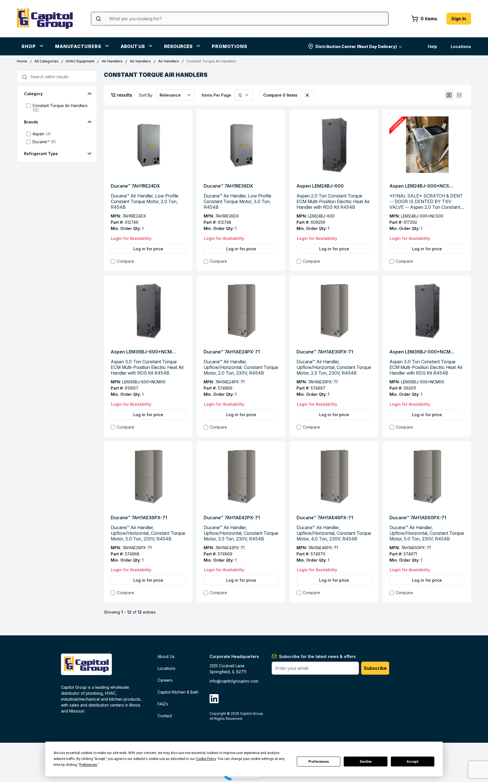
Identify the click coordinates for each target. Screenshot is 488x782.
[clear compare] (307, 95)
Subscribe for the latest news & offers (317, 656)
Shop (28, 46)
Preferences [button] (88, 765)
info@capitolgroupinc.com (234, 681)
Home (22, 61)
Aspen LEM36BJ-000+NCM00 (421, 352)
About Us (133, 46)
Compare (125, 261)
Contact (165, 715)
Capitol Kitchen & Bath (178, 692)
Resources (178, 46)
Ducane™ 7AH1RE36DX (228, 186)
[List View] (459, 95)
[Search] (98, 18)
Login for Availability (131, 238)
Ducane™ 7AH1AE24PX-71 (232, 352)
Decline (366, 762)
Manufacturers (78, 46)
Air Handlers (112, 61)
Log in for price (148, 248)
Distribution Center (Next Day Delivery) (356, 46)
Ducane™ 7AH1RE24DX (135, 186)
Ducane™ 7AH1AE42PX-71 (232, 517)
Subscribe (375, 668)
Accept (413, 762)
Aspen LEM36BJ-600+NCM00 (143, 352)
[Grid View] (449, 95)
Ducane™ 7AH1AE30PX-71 (325, 352)
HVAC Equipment (80, 61)
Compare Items (280, 95)
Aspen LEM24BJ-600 (320, 186)
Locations (461, 46)
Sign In (458, 18)
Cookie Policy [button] (206, 759)
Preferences (318, 762)
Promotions (229, 46)
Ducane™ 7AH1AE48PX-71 (325, 517)
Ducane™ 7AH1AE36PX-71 (139, 517)
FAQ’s (163, 703)
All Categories (46, 61)
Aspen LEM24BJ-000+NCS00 (421, 186)
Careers (165, 680)
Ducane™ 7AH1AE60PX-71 (417, 517)
